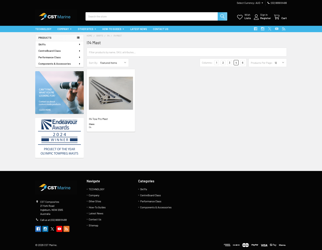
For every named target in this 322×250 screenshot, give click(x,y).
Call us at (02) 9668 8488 (53, 219)
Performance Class (49, 57)
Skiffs (42, 44)
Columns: (207, 62)
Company (63, 28)
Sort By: (93, 62)
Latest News (138, 28)
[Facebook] (256, 29)
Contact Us (160, 28)
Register (265, 18)
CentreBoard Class (49, 50)
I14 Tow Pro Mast (98, 118)
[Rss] (284, 29)
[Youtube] (277, 29)
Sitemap (93, 225)
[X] (270, 29)
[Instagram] (263, 29)
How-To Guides (111, 28)
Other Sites (85, 28)
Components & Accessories (54, 63)
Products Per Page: (262, 62)
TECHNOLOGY (43, 28)
